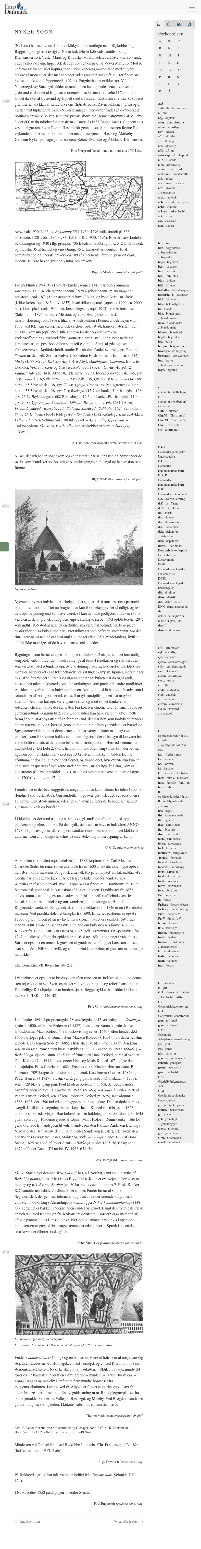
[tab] (159, 24)
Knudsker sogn (29, 1521)
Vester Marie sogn (126, 1521)
